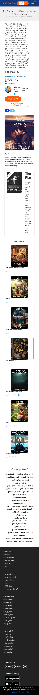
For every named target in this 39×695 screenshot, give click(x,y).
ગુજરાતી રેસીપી (14, 512)
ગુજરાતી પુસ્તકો (9, 602)
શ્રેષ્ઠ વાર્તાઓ (8, 574)
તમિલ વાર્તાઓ (8, 649)
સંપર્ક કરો (7, 554)
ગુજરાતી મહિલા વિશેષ (14, 492)
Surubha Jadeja (12, 302)
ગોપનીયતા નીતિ (9, 557)
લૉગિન (33, 3)
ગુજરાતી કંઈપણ (12, 541)
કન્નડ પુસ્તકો (8, 621)
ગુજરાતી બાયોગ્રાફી (26, 509)
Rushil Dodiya (12, 426)
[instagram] (11, 666)
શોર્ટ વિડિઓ (8, 586)
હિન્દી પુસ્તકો (8, 599)
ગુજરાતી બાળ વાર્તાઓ (19, 483)
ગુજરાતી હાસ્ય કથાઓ (13, 486)
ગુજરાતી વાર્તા (22, 76)
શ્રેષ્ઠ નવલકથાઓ (10, 577)
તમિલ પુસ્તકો (8, 608)
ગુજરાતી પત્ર (25, 512)
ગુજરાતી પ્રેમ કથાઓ (19, 495)
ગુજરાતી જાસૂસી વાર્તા (19, 497)
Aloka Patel (12, 364)
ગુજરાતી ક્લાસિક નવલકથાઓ (19, 480)
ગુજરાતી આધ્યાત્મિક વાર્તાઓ (24, 474)
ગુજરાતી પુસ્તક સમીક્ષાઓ (19, 524)
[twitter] (16, 666)
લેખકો (6, 583)
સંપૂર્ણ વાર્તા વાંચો (13, 99)
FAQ (5, 567)
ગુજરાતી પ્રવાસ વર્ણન (26, 489)
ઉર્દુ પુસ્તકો (7, 624)
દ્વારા (7, 271)
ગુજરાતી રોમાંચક (19, 527)
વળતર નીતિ (7, 564)
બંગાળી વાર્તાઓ (9, 643)
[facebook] (7, 666)
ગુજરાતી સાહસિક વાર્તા (19, 503)
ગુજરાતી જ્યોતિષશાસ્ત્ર (13, 538)
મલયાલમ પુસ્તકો (9, 618)
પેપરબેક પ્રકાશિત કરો (11, 589)
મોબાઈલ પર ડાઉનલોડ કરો (18, 104)
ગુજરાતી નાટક (27, 492)
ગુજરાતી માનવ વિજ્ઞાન (13, 506)
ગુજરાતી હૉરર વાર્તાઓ (19, 515)
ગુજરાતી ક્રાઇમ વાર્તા (25, 541)
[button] (22, 3)
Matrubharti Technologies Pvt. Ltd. (26, 687)
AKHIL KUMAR (12, 457)
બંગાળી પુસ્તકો (8, 615)
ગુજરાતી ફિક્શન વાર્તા (12, 477)
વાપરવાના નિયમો (9, 561)
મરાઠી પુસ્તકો (8, 605)
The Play (28, 175)
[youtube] (20, 666)
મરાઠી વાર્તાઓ (8, 637)
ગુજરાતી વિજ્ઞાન (28, 538)
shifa (9, 271)
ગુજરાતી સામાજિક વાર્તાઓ (20, 500)
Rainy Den (11, 333)
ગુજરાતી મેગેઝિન (27, 486)
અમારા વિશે (7, 551)
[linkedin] (25, 666)
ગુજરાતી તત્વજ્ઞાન (27, 506)
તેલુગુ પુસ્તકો (8, 611)
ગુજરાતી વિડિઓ (9, 580)
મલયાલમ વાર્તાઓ (9, 646)
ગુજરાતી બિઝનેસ (13, 532)
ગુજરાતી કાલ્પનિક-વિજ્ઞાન (19, 530)
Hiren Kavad (9, 76)
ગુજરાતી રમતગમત (26, 532)
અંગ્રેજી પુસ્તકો (9, 596)
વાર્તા (23, 90)
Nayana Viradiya (12, 395)
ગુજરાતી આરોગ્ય (12, 509)
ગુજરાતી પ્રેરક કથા (27, 477)
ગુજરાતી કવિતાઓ (11, 489)
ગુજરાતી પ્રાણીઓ (19, 535)
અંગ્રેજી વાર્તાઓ (9, 640)
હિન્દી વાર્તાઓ (8, 631)
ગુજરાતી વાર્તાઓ (9, 634)
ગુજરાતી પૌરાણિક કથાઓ (19, 521)
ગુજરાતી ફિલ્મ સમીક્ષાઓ (19, 518)
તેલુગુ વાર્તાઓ (8, 652)
